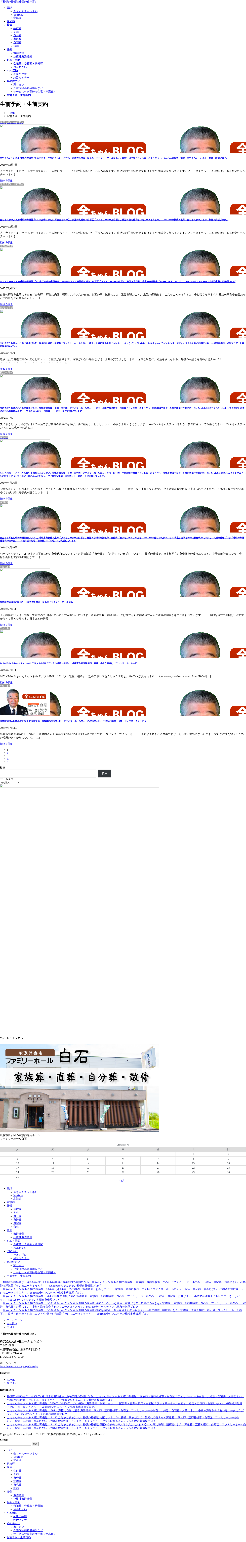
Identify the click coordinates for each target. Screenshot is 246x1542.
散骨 (9, 1230)
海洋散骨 (18, 53)
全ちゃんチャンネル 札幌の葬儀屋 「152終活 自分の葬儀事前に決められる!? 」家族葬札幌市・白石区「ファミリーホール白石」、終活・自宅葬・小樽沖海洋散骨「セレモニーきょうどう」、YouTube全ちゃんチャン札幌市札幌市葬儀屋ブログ (117, 281)
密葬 (16, 46)
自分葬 (17, 35)
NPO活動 (12, 1251)
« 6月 (122, 1180)
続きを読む (6, 180)
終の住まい (13, 1261)
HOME (11, 1379)
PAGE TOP (237, 1492)
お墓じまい (20, 67)
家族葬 (17, 38)
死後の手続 (20, 74)
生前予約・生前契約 (19, 1275)
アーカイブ (6, 779)
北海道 (17, 17)
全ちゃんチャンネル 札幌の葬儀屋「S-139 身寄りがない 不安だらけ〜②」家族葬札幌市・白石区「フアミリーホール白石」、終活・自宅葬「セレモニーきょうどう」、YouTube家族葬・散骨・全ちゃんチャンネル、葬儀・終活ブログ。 (114, 219)
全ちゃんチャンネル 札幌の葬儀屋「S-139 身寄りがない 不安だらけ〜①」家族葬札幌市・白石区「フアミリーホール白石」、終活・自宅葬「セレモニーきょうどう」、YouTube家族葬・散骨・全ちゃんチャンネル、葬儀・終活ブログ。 (114, 158)
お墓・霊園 (13, 1240)
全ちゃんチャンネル (25, 11)
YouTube (18, 14)
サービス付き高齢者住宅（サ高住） (34, 91)
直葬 (16, 31)
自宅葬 (17, 42)
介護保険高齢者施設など (28, 88)
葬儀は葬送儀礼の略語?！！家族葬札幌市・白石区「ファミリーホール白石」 (37, 602)
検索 (2, 767)
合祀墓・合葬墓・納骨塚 (28, 63)
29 (8, 758)
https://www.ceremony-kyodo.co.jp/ (19, 1366)
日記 (9, 1188)
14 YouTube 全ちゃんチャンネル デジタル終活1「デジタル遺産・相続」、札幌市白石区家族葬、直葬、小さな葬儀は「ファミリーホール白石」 (70, 663)
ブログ (11, 1327)
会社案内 (12, 1323)
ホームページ (15, 1319)
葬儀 (9, 1205)
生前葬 (17, 28)
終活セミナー (21, 77)
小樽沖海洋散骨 (22, 56)
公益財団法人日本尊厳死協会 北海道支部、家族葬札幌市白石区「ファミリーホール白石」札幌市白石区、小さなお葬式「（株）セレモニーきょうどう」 (74, 721)
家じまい (18, 84)
